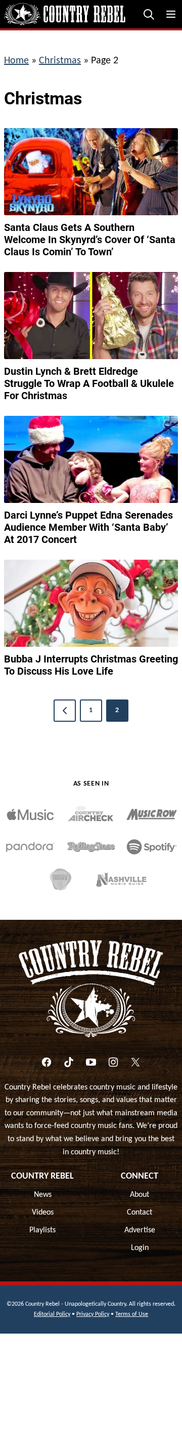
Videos (43, 1212)
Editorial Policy (52, 1314)
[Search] (149, 14)
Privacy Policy (92, 1314)
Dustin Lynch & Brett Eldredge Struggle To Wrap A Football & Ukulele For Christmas (89, 383)
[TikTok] (69, 1062)
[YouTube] (91, 1062)
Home (16, 61)
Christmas (60, 61)
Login (140, 1248)
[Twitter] (135, 1062)
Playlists (42, 1230)
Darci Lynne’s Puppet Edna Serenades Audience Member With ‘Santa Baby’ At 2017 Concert (88, 527)
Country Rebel (42, 1176)
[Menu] (171, 14)
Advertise (139, 1230)
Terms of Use (131, 1314)
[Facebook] (46, 1062)
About (139, 1195)
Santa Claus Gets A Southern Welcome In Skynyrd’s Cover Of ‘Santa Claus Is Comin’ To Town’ (89, 239)
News (43, 1195)
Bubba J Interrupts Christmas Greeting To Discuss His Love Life (91, 665)
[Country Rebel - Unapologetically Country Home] (64, 14)
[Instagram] (113, 1062)
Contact (139, 1212)
